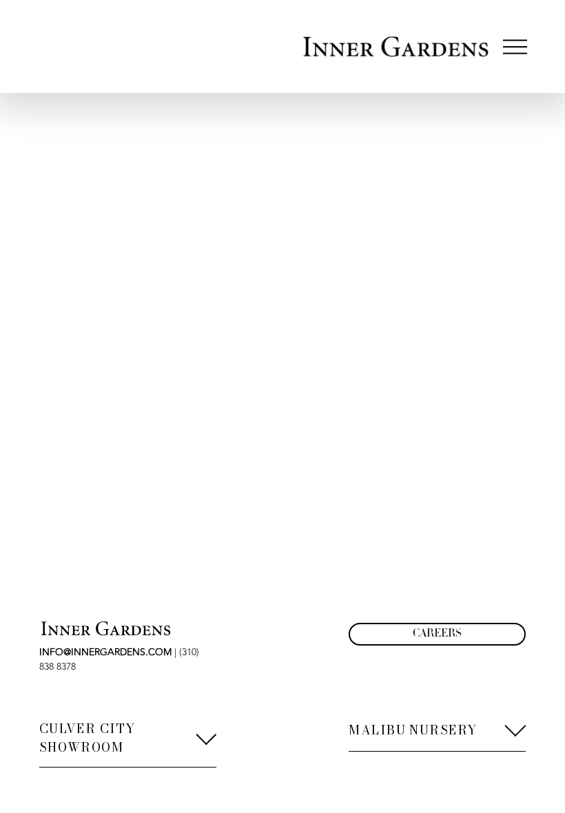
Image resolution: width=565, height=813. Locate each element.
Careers (437, 634)
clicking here (223, 197)
